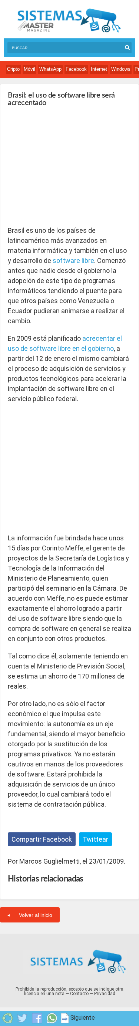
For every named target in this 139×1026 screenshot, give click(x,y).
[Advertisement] (63, 166)
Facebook (76, 69)
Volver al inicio (35, 915)
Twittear (95, 839)
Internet (99, 69)
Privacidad (104, 993)
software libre (73, 260)
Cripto (13, 69)
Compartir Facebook (41, 839)
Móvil (29, 69)
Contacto (79, 993)
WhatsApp (50, 69)
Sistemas (69, 21)
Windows (120, 69)
